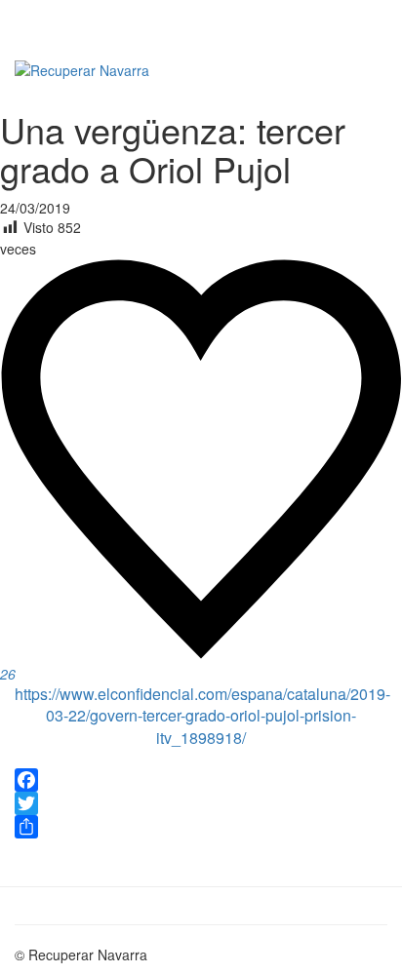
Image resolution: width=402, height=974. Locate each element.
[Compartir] (201, 826)
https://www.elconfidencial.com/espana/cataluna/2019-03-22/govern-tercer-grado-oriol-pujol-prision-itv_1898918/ (202, 715)
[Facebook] (201, 780)
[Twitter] (201, 803)
